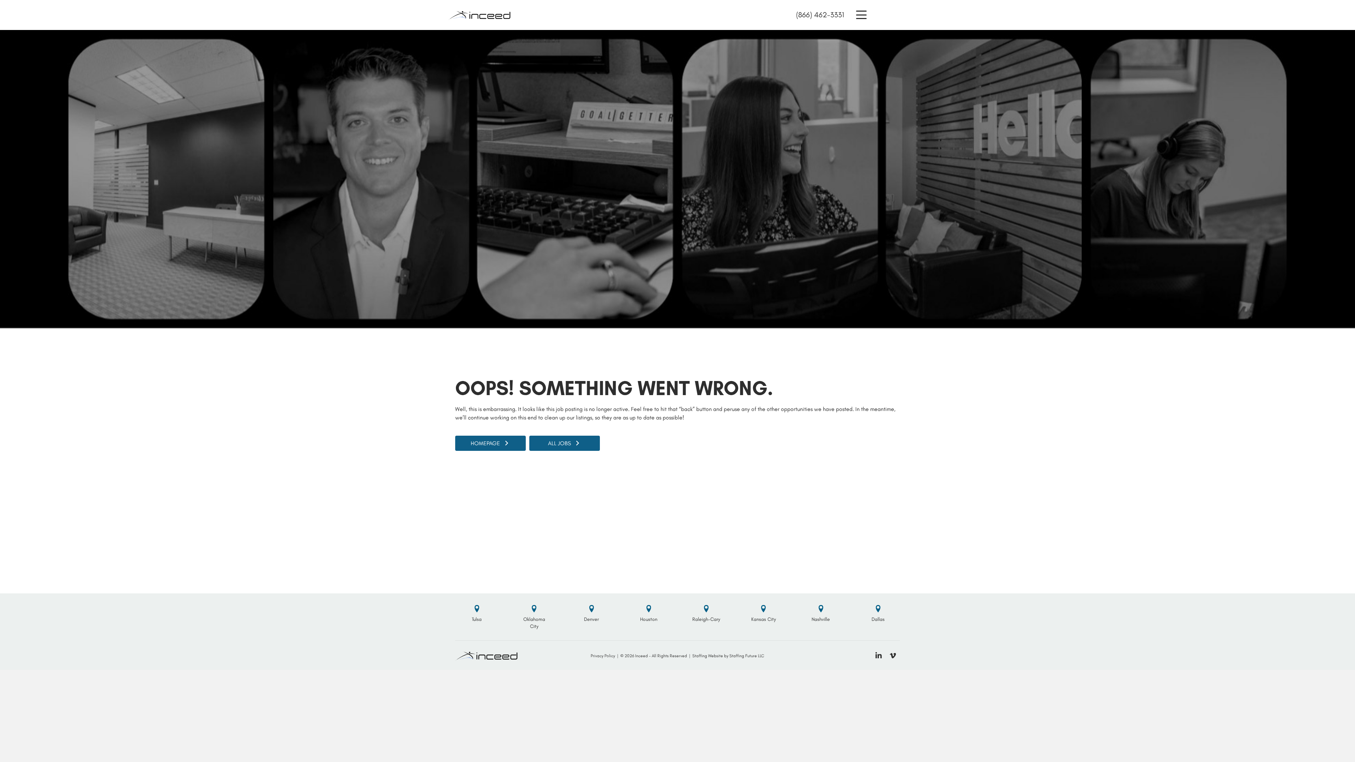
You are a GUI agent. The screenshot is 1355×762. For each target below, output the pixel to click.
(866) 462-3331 (820, 14)
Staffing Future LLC (746, 655)
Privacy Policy (603, 655)
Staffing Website (707, 655)
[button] (861, 15)
